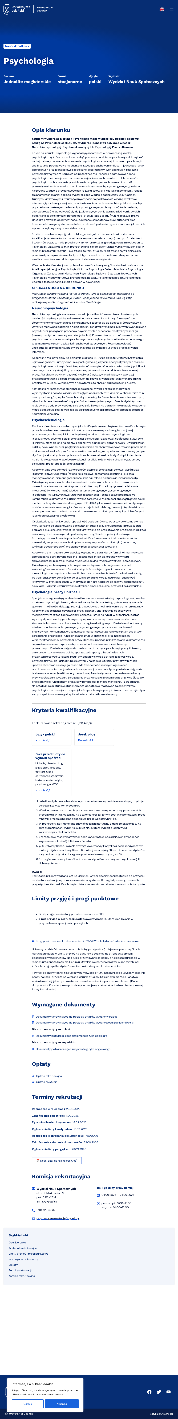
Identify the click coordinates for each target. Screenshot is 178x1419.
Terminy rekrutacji (20, 1270)
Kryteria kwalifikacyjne (23, 1248)
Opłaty (13, 1265)
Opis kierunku (17, 1242)
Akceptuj (62, 1403)
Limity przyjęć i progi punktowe (28, 1253)
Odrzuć (27, 1403)
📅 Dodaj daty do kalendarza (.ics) (56, 1160)
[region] (45, 1395)
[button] (172, 9)
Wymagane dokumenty (23, 1259)
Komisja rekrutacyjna (22, 1276)
